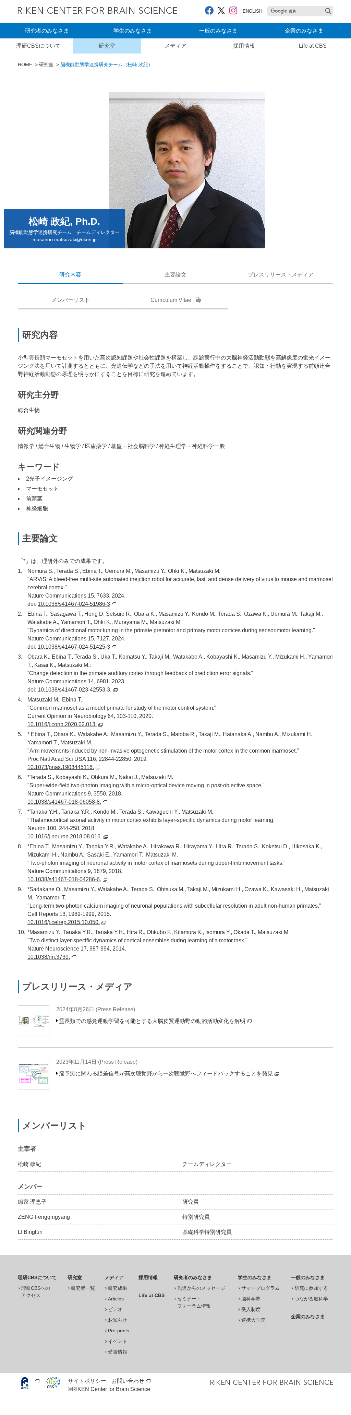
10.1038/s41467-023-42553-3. (74, 690)
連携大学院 (253, 1320)
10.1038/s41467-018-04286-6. (64, 879)
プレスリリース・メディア (281, 275)
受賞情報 (117, 1352)
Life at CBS (313, 46)
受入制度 (251, 1309)
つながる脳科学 (311, 1298)
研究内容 (70, 275)
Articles (116, 1298)
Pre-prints (118, 1330)
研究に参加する (311, 1288)
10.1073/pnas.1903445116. (60, 767)
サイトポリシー (87, 1381)
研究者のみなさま (47, 31)
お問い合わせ (127, 1381)
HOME (25, 64)
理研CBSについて (38, 46)
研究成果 (117, 1288)
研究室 (107, 46)
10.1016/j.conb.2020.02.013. (62, 724)
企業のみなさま (304, 31)
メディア (175, 46)
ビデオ (115, 1309)
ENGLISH (252, 11)
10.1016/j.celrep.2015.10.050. (63, 922)
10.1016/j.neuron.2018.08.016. (64, 836)
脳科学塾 (251, 1298)
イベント (117, 1341)
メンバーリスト (70, 300)
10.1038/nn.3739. (48, 957)
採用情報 (244, 46)
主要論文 (175, 275)
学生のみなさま (132, 31)
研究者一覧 (83, 1288)
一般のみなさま (218, 31)
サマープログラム (260, 1288)
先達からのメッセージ (201, 1288)
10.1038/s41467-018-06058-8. (64, 802)
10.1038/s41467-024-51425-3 (74, 647)
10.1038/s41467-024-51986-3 (74, 604)
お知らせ (117, 1320)
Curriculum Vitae (170, 300)
